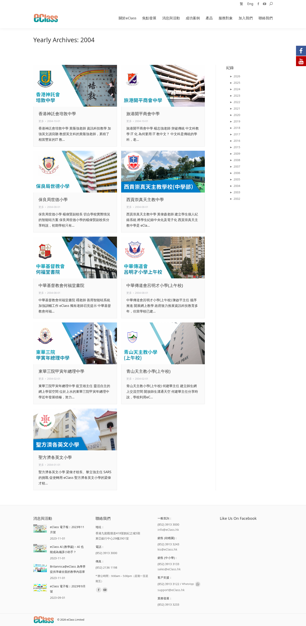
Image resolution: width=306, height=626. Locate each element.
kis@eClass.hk (167, 549)
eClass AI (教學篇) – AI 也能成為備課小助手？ (67, 549)
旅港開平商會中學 (143, 113)
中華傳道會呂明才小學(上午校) (154, 285)
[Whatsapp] (197, 584)
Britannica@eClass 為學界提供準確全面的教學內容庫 (68, 569)
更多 (41, 121)
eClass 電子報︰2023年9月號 (68, 588)
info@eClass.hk (168, 530)
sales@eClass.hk (169, 569)
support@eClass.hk (171, 590)
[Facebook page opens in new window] (258, 3)
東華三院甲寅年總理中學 (61, 371)
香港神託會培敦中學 (57, 113)
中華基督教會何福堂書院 (61, 285)
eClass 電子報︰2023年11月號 (67, 529)
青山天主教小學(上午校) (148, 371)
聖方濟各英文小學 (55, 457)
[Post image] (40, 528)
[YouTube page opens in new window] (264, 3)
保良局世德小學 (53, 199)
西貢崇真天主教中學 (145, 199)
